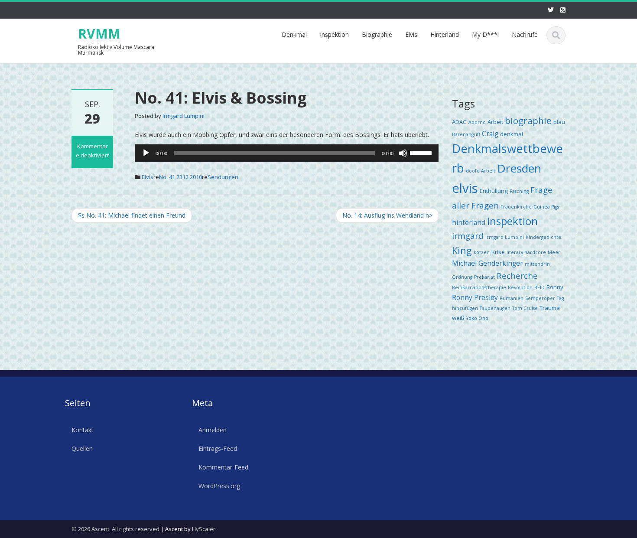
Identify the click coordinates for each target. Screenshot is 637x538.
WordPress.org (219, 485)
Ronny (554, 287)
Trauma (550, 308)
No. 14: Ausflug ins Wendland (387, 215)
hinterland (468, 222)
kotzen (482, 252)
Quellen (82, 448)
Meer (554, 252)
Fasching (519, 191)
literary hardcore (526, 252)
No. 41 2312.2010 (180, 177)
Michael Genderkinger (487, 263)
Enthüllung (494, 191)
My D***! (485, 34)
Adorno (477, 122)
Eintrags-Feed (217, 448)
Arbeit (495, 122)
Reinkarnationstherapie (479, 287)
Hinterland (444, 34)
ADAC (459, 122)
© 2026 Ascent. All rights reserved (115, 529)
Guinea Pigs (546, 207)
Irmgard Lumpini (183, 116)
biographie (528, 120)
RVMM (99, 33)
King (462, 250)
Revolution (520, 287)
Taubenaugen (495, 308)
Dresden (519, 168)
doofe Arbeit (480, 171)
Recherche (517, 275)
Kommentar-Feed (223, 467)
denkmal (511, 134)
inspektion (512, 221)
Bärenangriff (466, 134)
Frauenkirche (516, 207)
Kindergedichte (543, 237)
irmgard (468, 235)
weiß (458, 318)
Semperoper (540, 298)
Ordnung (462, 277)
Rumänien (511, 298)
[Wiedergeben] (146, 153)
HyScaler (203, 529)
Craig (490, 133)
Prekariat (484, 277)
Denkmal (294, 34)
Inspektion (334, 34)
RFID (539, 287)
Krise (498, 252)
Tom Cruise (525, 308)
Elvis (411, 34)
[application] (287, 153)
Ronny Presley (475, 297)
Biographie (377, 34)
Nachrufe (525, 34)
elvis (465, 188)
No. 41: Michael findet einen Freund (131, 215)
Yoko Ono (477, 318)
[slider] (422, 152)
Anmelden (212, 430)
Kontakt (83, 430)
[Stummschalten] (403, 153)
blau (559, 122)
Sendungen (223, 177)
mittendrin (537, 264)
